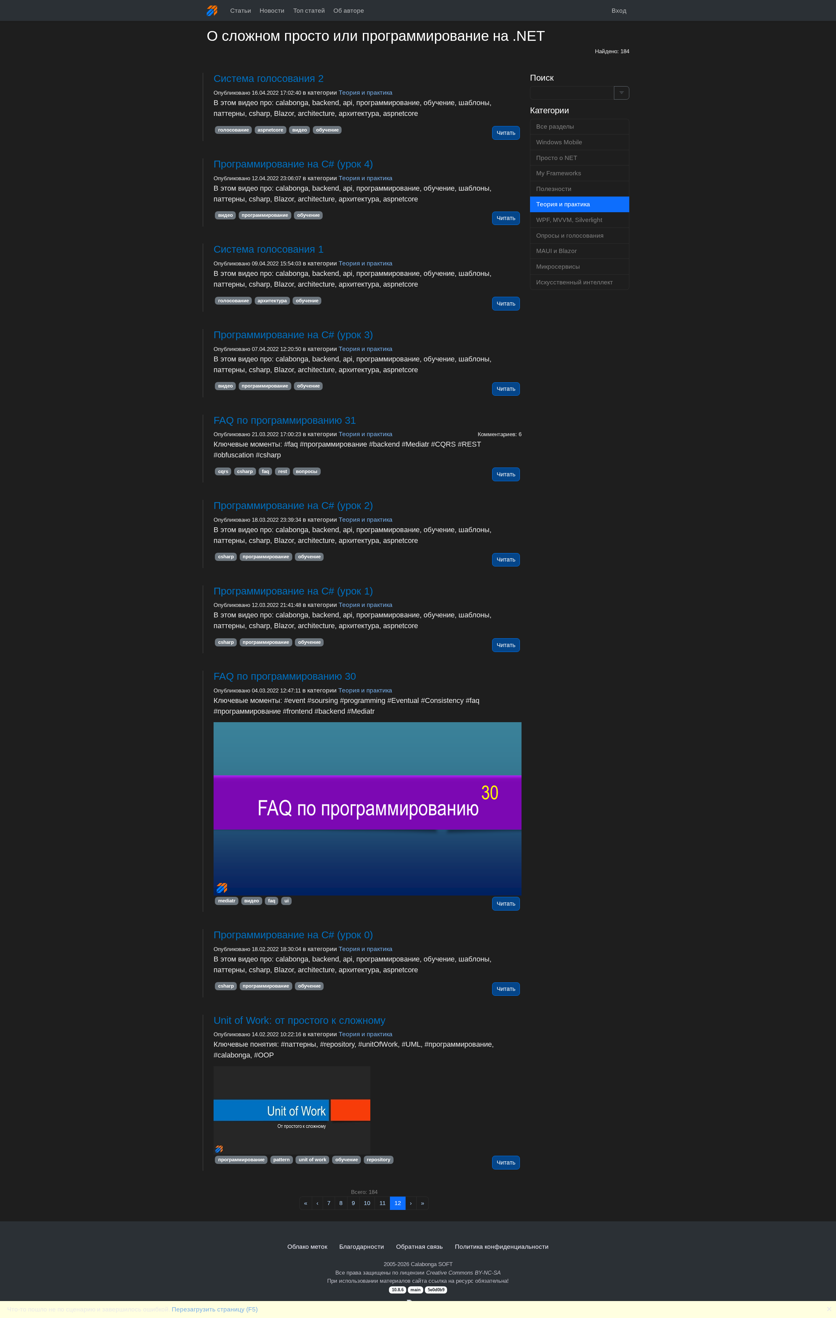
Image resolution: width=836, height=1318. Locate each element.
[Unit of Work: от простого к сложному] (367, 1110)
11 (382, 1203)
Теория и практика (366, 92)
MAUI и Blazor (556, 250)
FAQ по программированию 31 (285, 420)
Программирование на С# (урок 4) (293, 164)
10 (367, 1203)
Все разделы (555, 126)
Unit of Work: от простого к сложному (300, 1020)
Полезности (553, 188)
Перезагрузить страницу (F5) (215, 1309)
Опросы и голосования (569, 235)
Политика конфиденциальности (502, 1246)
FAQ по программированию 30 (285, 676)
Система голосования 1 (269, 249)
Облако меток (307, 1246)
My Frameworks (558, 173)
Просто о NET (556, 157)
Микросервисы (558, 266)
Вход (619, 10)
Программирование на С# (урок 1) (293, 591)
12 (397, 1203)
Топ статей (309, 10)
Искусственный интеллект (574, 282)
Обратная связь (419, 1246)
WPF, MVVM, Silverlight (569, 219)
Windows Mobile (559, 142)
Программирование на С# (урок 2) (293, 505)
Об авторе (348, 10)
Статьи (240, 10)
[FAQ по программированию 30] (367, 808)
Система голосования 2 (269, 78)
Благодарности (361, 1246)
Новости (272, 10)
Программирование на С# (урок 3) (293, 335)
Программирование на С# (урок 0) (293, 935)
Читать (506, 133)
